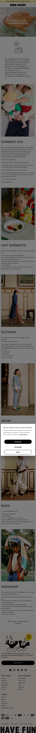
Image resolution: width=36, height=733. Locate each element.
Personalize (18, 447)
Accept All (18, 442)
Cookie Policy (23, 434)
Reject (18, 452)
